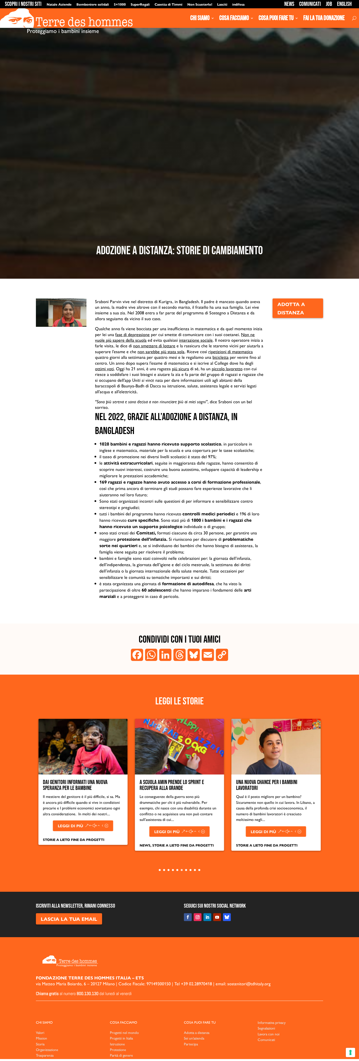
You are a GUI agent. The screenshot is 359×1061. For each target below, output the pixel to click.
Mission (41, 1037)
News (289, 4)
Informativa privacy (272, 1022)
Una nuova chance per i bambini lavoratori (189, 785)
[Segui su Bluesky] (227, 917)
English (344, 4)
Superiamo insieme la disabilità (286, 782)
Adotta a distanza (291, 308)
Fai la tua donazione (324, 18)
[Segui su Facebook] (188, 917)
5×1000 (120, 4)
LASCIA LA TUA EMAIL (69, 918)
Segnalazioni (266, 1027)
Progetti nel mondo (124, 1032)
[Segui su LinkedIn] (207, 917)
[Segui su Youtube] (217, 917)
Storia (40, 1043)
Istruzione (117, 1043)
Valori (40, 1032)
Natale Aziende (59, 4)
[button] (28, 793)
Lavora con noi (268, 1033)
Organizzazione (47, 1049)
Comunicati (310, 4)
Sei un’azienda (194, 1037)
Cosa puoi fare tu (276, 18)
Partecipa (191, 1043)
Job (329, 4)
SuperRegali (140, 4)
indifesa (238, 4)
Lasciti (222, 4)
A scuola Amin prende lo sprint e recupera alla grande (94, 785)
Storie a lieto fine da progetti (105, 845)
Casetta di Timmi (168, 4)
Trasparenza (44, 1055)
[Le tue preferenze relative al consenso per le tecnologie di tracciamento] (350, 1052)
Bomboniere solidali (92, 4)
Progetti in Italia (121, 1037)
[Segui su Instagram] (197, 917)
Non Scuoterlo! (199, 4)
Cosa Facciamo (234, 18)
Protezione (118, 1049)
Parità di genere (121, 1055)
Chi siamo (200, 18)
